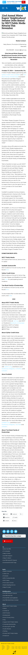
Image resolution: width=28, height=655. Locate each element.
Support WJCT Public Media (10, 622)
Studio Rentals (7, 628)
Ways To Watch (7, 558)
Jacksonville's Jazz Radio (14, 1)
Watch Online (6, 553)
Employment (6, 615)
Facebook (5, 368)
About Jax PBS (7, 549)
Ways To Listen (7, 587)
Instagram (11, 368)
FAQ (4, 619)
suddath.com (6, 422)
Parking (5, 631)
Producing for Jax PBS (9, 626)
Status (5, 608)
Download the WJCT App (9, 562)
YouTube (18, 424)
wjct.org (15, 321)
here (7, 269)
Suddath (17, 74)
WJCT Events (6, 612)
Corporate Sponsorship (9, 624)
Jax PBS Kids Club (7, 595)
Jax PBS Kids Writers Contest (10, 600)
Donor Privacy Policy (8, 617)
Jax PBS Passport (7, 555)
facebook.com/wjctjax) (17, 323)
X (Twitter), (19, 368)
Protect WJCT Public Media (10, 633)
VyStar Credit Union (8, 74)
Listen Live (6, 573)
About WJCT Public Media (10, 606)
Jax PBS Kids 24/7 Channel (10, 560)
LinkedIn (4, 370)
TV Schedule (6, 551)
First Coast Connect (8, 582)
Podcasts (5, 575)
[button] (3, 8)
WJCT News (6, 580)
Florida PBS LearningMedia (10, 597)
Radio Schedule (7, 571)
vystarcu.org (8, 366)
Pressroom (6, 635)
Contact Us (6, 610)
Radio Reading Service (9, 585)
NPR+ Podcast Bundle (9, 578)
